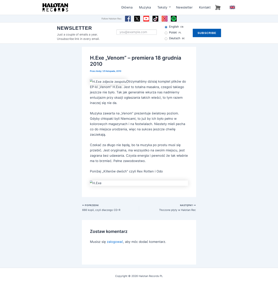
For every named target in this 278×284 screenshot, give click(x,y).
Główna (127, 7)
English (232, 7)
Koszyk (218, 7)
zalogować (115, 242)
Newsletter (184, 7)
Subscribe (207, 33)
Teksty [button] (162, 7)
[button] (168, 7)
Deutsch (177, 38)
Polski (175, 32)
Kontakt (205, 7)
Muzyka (145, 7)
